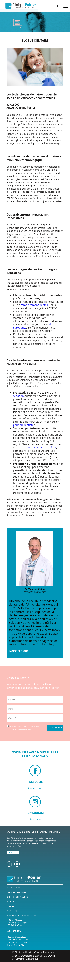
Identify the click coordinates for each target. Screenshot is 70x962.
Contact (12, 852)
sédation (18, 396)
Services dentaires (16, 892)
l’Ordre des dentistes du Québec (36, 447)
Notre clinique (18, 651)
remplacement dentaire (35, 305)
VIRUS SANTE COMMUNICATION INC (34, 957)
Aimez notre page (35, 788)
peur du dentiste (23, 425)
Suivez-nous (35, 819)
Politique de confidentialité (21, 915)
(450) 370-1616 (14, 931)
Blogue (10, 901)
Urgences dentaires (17, 897)
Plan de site (13, 911)
